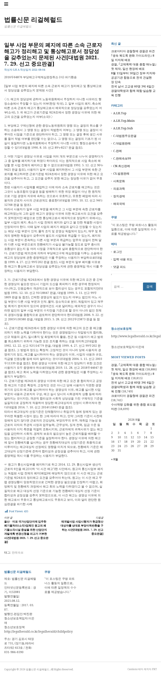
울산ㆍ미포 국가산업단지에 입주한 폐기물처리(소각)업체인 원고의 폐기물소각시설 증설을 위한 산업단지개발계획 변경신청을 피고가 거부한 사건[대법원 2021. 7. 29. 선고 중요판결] (26, 530)
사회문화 (119, 181)
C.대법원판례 (122, 143)
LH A (16, 69)
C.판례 (117, 151)
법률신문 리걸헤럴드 (33, 19)
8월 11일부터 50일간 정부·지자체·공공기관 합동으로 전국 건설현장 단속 (133, 77)
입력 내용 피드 (122, 259)
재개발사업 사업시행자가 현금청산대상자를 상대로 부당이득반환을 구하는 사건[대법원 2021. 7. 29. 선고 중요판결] (82, 526)
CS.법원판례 (121, 173)
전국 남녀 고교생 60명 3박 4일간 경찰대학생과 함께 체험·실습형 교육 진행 (133, 91)
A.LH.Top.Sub (123, 128)
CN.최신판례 (121, 166)
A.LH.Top (119, 113)
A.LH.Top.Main (124, 120)
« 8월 (114, 459)
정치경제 (119, 196)
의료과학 (119, 188)
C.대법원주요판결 (124, 135)
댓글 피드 (119, 266)
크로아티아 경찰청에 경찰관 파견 (133, 51)
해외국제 (119, 203)
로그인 (117, 251)
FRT (154, 669)
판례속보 (17, 552)
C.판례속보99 (122, 158)
